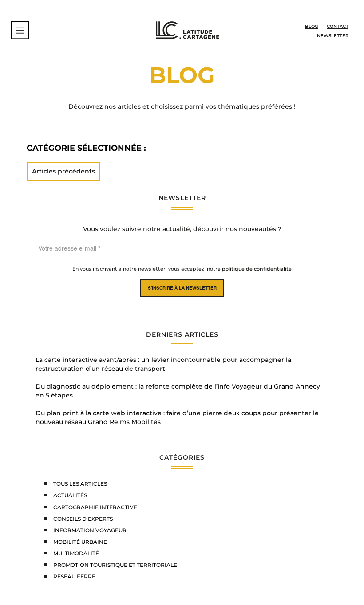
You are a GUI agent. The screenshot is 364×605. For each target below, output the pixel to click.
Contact (337, 26)
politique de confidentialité (257, 269)
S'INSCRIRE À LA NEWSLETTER (182, 288)
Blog (311, 26)
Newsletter (332, 36)
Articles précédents (63, 171)
